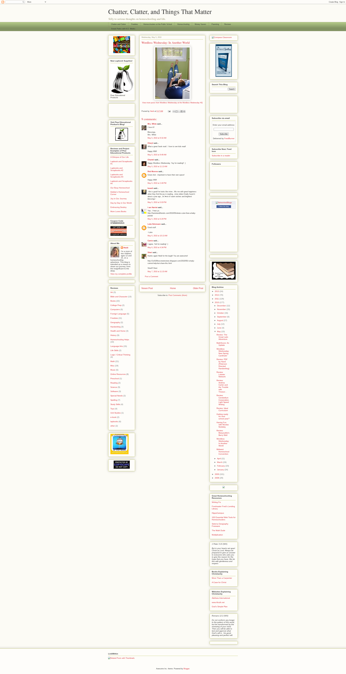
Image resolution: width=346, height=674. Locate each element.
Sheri (150, 252)
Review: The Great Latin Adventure (222, 337)
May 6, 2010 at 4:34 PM (157, 247)
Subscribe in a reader (221, 156)
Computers (115, 309)
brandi (150, 188)
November (222, 309)
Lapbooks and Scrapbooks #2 (116, 169)
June (219, 328)
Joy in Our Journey (118, 198)
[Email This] (174, 111)
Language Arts (116, 346)
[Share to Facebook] (181, 111)
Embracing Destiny (118, 207)
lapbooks (114, 421)
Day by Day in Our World (121, 203)
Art (111, 292)
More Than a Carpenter (222, 578)
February (221, 466)
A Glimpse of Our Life (119, 157)
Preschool (114, 378)
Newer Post (147, 288)
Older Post (198, 288)
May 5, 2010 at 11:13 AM (157, 166)
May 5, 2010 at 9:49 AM (157, 155)
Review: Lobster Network (221, 374)
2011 (217, 299)
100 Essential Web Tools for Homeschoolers (224, 518)
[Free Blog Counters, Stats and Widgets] (224, 487)
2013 (217, 291)
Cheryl (150, 143)
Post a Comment (151, 276)
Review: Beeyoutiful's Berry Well (223, 432)
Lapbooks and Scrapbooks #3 (116, 175)
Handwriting (115, 327)
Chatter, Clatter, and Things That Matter (160, 11)
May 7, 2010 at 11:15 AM (157, 271)
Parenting (215, 24)
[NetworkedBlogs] (224, 202)
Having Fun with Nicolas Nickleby (223, 424)
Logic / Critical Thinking (120, 355)
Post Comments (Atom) (178, 295)
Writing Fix (216, 502)
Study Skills (115, 404)
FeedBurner (229, 138)
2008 (217, 478)
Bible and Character (118, 297)
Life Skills (114, 350)
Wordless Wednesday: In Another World (223, 442)
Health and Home (117, 331)
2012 (217, 295)
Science (113, 387)
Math (112, 361)
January (220, 470)
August (220, 320)
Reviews (227, 24)
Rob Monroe (153, 171)
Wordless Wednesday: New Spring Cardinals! (223, 352)
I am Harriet (152, 207)
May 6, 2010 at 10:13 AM (157, 236)
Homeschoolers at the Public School (157, 24)
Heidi (126, 248)
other (112, 426)
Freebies (134, 24)
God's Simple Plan (219, 606)
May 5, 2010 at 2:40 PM (157, 183)
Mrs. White (152, 124)
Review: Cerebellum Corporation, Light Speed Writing (223, 400)
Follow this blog (224, 206)
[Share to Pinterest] (184, 111)
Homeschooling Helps (119, 339)
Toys (112, 409)
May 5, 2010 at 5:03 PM (157, 202)
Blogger (186, 669)
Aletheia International (221, 598)
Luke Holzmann (154, 224)
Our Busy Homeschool (120, 188)
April (219, 458)
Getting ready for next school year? (223, 416)
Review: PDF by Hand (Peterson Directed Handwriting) (223, 363)
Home (173, 288)
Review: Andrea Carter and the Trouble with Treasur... (222, 386)
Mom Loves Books (118, 211)
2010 (217, 302)
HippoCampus (218, 513)
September (222, 317)
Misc (112, 366)
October (220, 313)
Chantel (151, 160)
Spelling (113, 400)
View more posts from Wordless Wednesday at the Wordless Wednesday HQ (172, 103)
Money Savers (200, 24)
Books (113, 301)
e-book (113, 417)
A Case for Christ (219, 582)
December (222, 306)
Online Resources (118, 374)
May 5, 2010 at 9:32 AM (157, 138)
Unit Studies (115, 413)
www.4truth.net (218, 602)
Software (114, 391)
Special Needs (116, 396)
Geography (115, 322)
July (219, 324)
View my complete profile (121, 274)
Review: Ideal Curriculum (222, 409)
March (220, 462)
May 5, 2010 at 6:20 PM (157, 219)
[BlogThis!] (176, 111)
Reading (114, 383)
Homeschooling (183, 24)
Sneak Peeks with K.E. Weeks (123, 29)
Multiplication (217, 535)
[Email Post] (169, 111)
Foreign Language (118, 314)
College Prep (116, 305)
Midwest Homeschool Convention (223, 451)
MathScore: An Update (223, 344)
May (219, 331)
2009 (217, 474)
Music (112, 370)
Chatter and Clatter (118, 24)
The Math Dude (218, 530)
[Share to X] (179, 111)
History (113, 335)
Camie (150, 241)
